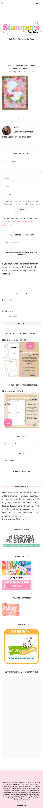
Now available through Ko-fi (15, 340)
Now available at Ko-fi (12, 391)
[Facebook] (30, 3)
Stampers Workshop (21, 471)
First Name (7, 300)
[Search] (41, 3)
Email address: (9, 311)
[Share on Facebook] (21, 119)
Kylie (18, 72)
